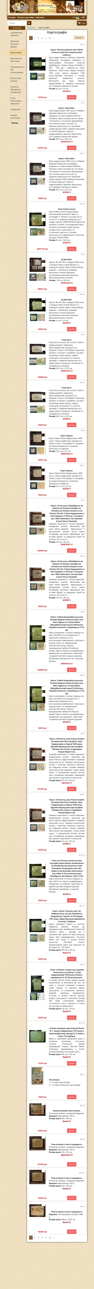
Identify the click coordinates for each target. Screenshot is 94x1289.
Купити (72, 97)
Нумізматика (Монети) (16, 34)
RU (83, 17)
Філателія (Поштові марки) (14, 44)
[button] (43, 57)
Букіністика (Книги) (15, 79)
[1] (29, 23)
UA (74, 17)
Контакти (40, 17)
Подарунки (15, 109)
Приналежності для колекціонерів (17, 70)
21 (50, 38)
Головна (11, 17)
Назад (14, 123)
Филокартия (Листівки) (16, 59)
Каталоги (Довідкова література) (15, 89)
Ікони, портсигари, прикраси (15, 101)
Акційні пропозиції (15, 116)
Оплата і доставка (25, 17)
